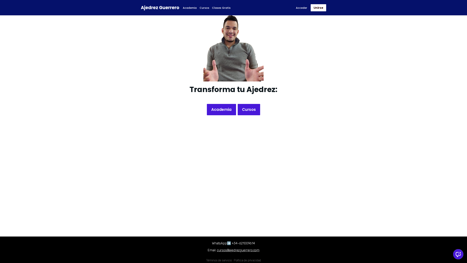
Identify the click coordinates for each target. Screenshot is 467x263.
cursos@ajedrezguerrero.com (238, 250)
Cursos (204, 8)
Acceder (301, 8)
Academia (190, 8)
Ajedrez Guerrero (160, 7)
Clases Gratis (221, 8)
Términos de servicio (219, 260)
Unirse (318, 8)
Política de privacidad (247, 260)
